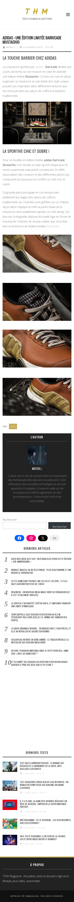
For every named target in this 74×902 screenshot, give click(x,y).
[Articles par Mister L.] (37, 456)
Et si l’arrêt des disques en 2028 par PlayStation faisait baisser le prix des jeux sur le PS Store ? (39, 663)
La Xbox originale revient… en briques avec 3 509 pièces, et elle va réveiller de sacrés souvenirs (41, 629)
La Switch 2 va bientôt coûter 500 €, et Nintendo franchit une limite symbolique (41, 604)
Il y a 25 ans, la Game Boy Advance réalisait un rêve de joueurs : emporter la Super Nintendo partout (43, 804)
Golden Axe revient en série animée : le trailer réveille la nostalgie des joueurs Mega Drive (40, 641)
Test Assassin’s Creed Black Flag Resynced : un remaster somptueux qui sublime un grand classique (44, 784)
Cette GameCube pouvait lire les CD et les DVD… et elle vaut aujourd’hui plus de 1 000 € (39, 582)
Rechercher (10, 520)
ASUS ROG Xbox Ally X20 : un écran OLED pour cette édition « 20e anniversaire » (41, 560)
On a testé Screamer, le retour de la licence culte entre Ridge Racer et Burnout (42, 837)
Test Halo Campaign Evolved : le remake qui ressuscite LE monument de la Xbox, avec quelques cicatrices (42, 766)
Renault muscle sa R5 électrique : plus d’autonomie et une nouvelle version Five (41, 571)
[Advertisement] (37, 708)
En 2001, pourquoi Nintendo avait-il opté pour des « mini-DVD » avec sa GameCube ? (40, 652)
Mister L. (11, 47)
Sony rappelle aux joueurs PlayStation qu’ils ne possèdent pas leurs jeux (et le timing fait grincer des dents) (39, 617)
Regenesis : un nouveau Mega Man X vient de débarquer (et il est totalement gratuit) (40, 593)
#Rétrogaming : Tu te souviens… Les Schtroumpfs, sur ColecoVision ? (45, 821)
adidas (13, 426)
